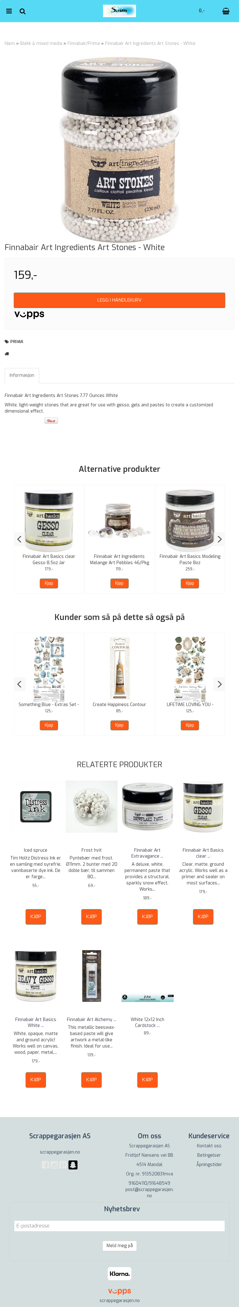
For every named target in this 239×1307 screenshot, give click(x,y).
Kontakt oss (209, 1146)
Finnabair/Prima (84, 43)
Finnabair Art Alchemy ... (91, 1020)
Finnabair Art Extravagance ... (147, 853)
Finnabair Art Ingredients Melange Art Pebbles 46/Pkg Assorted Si (119, 563)
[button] (20, 539)
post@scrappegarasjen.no (149, 1193)
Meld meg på (119, 1246)
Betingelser (209, 1155)
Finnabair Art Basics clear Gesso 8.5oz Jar (49, 560)
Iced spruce (35, 850)
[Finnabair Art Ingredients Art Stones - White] (119, 149)
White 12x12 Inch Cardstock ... (147, 1023)
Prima (17, 341)
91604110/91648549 (149, 1183)
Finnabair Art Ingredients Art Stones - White (150, 43)
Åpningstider (209, 1165)
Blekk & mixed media (41, 43)
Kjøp (49, 583)
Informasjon (22, 375)
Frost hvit (92, 850)
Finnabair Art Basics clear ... (203, 853)
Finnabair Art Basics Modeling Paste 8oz (190, 560)
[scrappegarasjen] (73, 1169)
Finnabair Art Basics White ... (35, 1023)
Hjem (10, 43)
